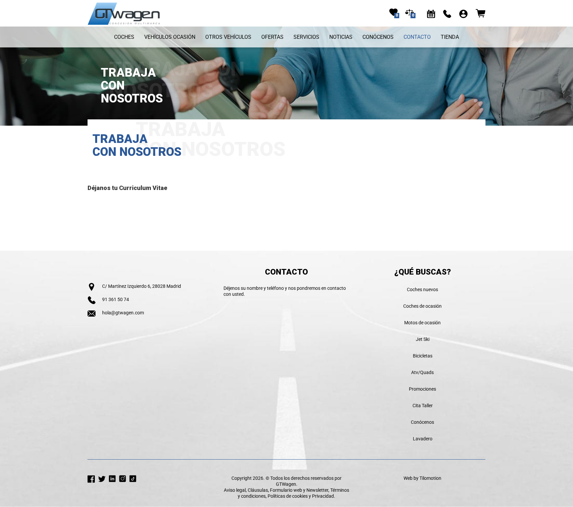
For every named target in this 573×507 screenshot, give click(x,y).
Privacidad (323, 496)
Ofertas (272, 37)
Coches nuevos (422, 289)
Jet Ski (422, 339)
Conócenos (378, 37)
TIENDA (450, 37)
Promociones (422, 389)
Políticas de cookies (288, 496)
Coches (124, 37)
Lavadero (422, 438)
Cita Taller (423, 405)
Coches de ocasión (422, 306)
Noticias (340, 37)
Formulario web (286, 490)
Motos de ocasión (422, 322)
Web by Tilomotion (422, 478)
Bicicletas (422, 355)
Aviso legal (235, 490)
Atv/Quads (422, 372)
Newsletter (317, 490)
